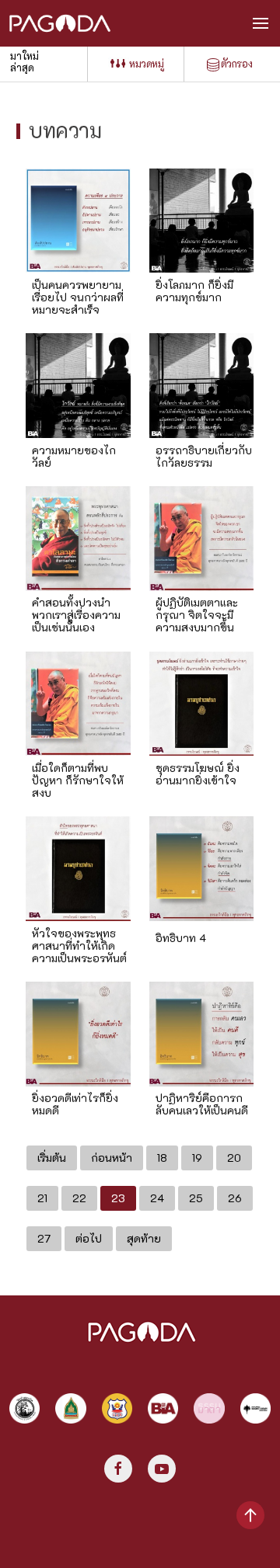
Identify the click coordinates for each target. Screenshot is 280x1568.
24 (157, 1198)
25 (196, 1198)
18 (162, 1157)
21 (42, 1198)
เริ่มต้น (51, 1157)
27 (44, 1238)
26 (235, 1198)
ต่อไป (88, 1238)
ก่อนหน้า (111, 1157)
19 (197, 1157)
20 (234, 1157)
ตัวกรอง (237, 63)
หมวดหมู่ (146, 63)
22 (79, 1198)
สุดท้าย (144, 1238)
